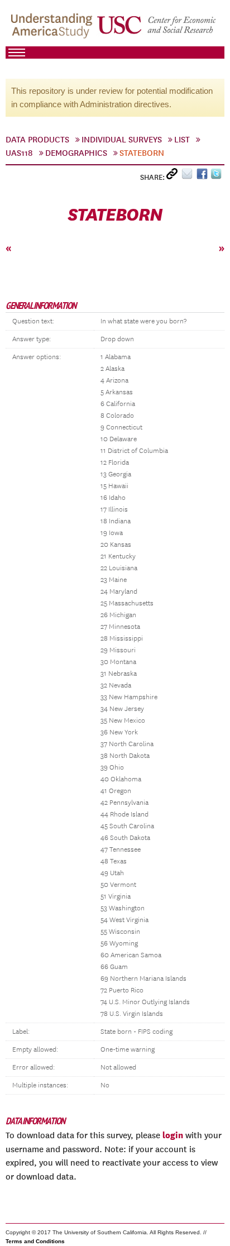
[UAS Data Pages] (53, 28)
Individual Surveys (122, 140)
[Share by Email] (189, 176)
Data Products (37, 140)
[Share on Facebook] (203, 176)
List (182, 140)
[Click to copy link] (173, 176)
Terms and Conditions (35, 1241)
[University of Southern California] (157, 28)
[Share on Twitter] (217, 176)
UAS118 (19, 153)
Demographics (76, 153)
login (172, 1135)
